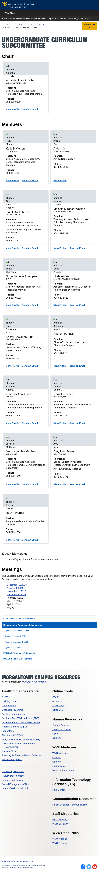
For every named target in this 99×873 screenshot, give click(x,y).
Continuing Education (13, 771)
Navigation (89, 26)
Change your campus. (81, 18)
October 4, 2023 (15, 588)
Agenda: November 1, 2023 (16, 642)
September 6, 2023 (17, 585)
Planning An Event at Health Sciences (21, 755)
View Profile (12, 109)
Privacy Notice (28, 861)
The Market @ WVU (12, 735)
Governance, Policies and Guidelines (21, 722)
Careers (56, 738)
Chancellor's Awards (12, 710)
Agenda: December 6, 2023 (16, 648)
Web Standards (17, 861)
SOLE (55, 697)
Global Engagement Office (15, 784)
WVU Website (59, 838)
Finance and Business (13, 780)
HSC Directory (59, 819)
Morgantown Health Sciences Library (21, 739)
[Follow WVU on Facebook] (83, 866)
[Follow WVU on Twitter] (88, 866)
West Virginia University (15, 865)
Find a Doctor (59, 766)
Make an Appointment (63, 770)
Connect (56, 757)
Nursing (24, 25)
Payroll (56, 733)
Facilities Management (13, 714)
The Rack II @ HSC (12, 759)
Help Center (58, 790)
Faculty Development (13, 775)
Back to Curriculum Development (20, 618)
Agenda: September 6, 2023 (17, 631)
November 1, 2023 (16, 591)
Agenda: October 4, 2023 (15, 636)
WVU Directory (60, 824)
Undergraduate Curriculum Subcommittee (22, 625)
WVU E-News (59, 843)
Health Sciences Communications (70, 804)
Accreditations (6, 861)
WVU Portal (58, 705)
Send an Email (30, 109)
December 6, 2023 (16, 594)
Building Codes (10, 701)
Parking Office (9, 751)
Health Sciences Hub (10, 25)
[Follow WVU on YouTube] (94, 866)
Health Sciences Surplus (15, 726)
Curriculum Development (40, 25)
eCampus (57, 701)
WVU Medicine (60, 753)
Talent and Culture (61, 729)
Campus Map (9, 705)
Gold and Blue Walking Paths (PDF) (20, 718)
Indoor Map (8, 731)
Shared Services (61, 725)
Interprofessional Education (16, 788)
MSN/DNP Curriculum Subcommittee (20, 653)
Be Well (6, 697)
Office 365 (57, 710)
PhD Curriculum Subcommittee (17, 659)
